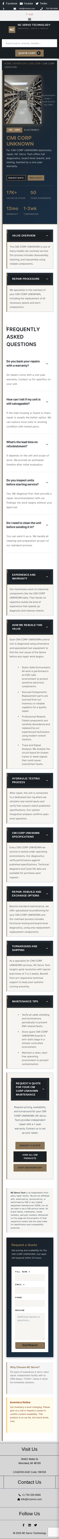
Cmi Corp (35, 63)
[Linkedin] (29, 1525)
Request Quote (16, 178)
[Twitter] (35, 1525)
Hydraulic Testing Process (26, 780)
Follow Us (29, 1513)
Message (20, 1310)
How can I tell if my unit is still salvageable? (23, 401)
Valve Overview (23, 235)
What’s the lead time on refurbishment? (22, 444)
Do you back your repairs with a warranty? (23, 363)
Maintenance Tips (25, 1001)
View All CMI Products (30, 1157)
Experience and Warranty (24, 577)
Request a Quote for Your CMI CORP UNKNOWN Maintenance (28, 1089)
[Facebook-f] (23, 1525)
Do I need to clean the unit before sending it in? (23, 525)
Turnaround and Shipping (24, 948)
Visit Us (29, 1449)
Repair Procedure (26, 279)
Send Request (30, 1345)
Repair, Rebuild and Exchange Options (26, 894)
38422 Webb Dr (29, 1459)
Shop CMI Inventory (30, 1167)
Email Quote (36, 178)
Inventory (20, 63)
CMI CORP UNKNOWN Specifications (26, 835)
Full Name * (22, 1272)
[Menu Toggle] (29, 19)
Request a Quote (30, 1145)
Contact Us (29, 1482)
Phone (18, 1297)
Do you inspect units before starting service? (22, 482)
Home (7, 63)
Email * (20, 1284)
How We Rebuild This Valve (27, 627)
